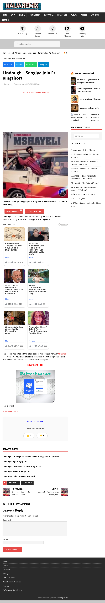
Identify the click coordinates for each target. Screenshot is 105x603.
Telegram (43, 64)
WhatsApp (30, 64)
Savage (6, 84)
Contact (6, 565)
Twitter (19, 64)
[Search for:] (86, 136)
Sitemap (6, 586)
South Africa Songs (17, 53)
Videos (84, 15)
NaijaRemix (64, 598)
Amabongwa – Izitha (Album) (83, 150)
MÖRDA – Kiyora (78, 198)
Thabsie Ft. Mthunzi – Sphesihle (95, 117)
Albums (74, 15)
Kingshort (13, 483)
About (5, 561)
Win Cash (95, 15)
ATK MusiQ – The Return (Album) (85, 183)
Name (5, 539)
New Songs (62, 15)
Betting (5, 20)
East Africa (48, 15)
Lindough (27, 483)
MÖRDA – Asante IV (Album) (82, 194)
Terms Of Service (9, 578)
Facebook (8, 64)
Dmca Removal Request (12, 582)
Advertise (6, 569)
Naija (13, 15)
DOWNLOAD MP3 (10, 411)
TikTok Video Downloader (12, 590)
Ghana (22, 15)
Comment (7, 520)
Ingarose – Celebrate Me (89, 108)
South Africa (34, 15)
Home (4, 15)
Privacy (5, 574)
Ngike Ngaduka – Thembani (90, 99)
